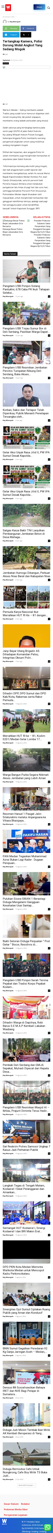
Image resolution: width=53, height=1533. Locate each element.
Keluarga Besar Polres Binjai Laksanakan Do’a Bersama (13, 232)
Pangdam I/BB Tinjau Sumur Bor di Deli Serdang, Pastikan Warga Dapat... (26, 330)
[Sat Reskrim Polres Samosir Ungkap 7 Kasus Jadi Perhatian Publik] (26, 1131)
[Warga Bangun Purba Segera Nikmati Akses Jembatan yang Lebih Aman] (26, 760)
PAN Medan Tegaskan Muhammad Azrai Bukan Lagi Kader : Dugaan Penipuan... (24, 860)
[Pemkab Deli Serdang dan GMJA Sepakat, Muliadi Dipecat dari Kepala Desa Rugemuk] (26, 1050)
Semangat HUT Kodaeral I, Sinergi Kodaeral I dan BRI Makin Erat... (24, 1229)
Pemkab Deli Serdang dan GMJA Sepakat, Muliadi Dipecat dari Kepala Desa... (26, 1068)
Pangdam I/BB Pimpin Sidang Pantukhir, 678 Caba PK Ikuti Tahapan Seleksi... (26, 289)
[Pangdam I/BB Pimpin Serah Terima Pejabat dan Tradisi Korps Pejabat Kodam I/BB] (26, 965)
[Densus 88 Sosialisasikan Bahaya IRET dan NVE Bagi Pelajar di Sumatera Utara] (26, 1372)
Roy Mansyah (15, 22)
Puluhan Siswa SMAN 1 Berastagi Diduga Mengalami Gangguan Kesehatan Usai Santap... (24, 902)
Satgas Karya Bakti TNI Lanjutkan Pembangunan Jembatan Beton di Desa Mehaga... (24, 534)
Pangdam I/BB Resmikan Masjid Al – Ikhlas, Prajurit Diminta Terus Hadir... (26, 1109)
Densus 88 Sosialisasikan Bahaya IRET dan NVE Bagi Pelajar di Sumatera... (24, 1391)
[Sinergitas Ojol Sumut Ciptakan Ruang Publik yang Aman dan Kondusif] (26, 1294)
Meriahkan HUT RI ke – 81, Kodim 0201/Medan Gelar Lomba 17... (24, 737)
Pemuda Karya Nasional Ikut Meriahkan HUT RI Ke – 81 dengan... (25, 613)
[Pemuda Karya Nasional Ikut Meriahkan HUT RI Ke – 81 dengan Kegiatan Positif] (26, 597)
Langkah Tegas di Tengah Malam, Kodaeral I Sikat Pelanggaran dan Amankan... (24, 1189)
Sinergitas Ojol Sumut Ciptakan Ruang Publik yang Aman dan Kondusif (26, 1311)
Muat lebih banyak (26, 1485)
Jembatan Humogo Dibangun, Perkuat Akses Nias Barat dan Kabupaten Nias (26, 574)
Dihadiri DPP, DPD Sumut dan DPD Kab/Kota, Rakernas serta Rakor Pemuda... (24, 697)
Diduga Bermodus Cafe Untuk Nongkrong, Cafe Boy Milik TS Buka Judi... (25, 1472)
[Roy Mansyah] (5, 22)
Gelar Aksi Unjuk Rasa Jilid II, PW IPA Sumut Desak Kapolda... (26, 454)
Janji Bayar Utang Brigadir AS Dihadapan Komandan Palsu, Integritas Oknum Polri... (21, 654)
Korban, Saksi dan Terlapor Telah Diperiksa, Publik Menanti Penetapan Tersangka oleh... (26, 413)
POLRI (5, 63)
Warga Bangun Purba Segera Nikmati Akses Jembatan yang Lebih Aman (26, 776)
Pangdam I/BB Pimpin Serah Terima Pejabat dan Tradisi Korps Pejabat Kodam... (25, 984)
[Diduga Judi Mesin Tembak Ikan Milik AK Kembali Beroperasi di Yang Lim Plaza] (26, 1415)
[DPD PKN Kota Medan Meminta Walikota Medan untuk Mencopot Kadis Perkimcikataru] (26, 1252)
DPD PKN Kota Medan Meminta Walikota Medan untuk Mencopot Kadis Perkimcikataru (23, 1270)
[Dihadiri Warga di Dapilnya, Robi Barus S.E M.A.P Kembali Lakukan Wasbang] (26, 1007)
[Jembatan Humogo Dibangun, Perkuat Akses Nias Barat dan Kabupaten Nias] (26, 557)
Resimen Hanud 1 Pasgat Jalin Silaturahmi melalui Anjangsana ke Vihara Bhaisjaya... (24, 817)
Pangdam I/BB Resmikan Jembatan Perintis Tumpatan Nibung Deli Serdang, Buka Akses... (25, 371)
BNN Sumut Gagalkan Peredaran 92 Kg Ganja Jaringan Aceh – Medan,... (25, 1350)
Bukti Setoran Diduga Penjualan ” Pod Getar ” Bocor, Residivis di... (26, 943)
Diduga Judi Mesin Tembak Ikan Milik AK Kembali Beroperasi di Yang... (26, 1431)
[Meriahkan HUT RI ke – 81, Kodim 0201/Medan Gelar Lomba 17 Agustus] (26, 720)
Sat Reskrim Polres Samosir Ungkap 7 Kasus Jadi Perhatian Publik (26, 1148)
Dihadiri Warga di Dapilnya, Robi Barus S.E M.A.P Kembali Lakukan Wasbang (24, 1026)
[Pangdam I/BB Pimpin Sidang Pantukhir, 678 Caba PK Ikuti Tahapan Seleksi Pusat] (26, 271)
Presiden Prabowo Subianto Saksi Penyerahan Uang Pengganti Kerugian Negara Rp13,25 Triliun (40, 240)
